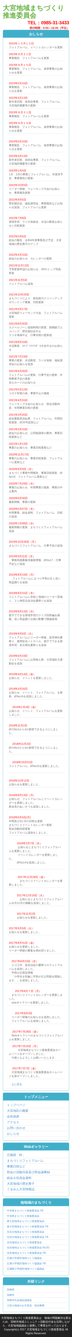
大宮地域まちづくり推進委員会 (33, 11)
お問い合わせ (16, 1128)
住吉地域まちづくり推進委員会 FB (26, 1252)
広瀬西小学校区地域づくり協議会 (25, 1268)
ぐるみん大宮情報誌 (21, 1189)
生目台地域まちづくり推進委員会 (25, 1231)
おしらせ (13, 1133)
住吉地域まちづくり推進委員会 (24, 1242)
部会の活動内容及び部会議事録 (28, 1172)
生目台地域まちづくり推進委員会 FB (27, 1237)
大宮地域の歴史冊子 (21, 1183)
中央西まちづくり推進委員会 (23, 1216)
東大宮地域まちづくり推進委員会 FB (27, 1226)
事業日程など (16, 1166)
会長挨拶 (13, 1116)
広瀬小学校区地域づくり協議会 (24, 1258)
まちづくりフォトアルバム (25, 1160)
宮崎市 (10, 1295)
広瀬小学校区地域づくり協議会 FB (26, 1263)
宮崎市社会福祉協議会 (19, 1300)
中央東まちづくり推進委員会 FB (25, 1210)
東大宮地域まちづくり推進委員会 (25, 1221)
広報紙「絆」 (16, 1155)
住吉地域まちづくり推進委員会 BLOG (28, 1247)
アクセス (13, 1122)
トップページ (16, 1105)
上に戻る (16, 1084)
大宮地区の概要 (17, 1110)
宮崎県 (10, 1289)
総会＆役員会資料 (19, 1178)
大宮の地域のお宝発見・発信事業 (25, 1305)
